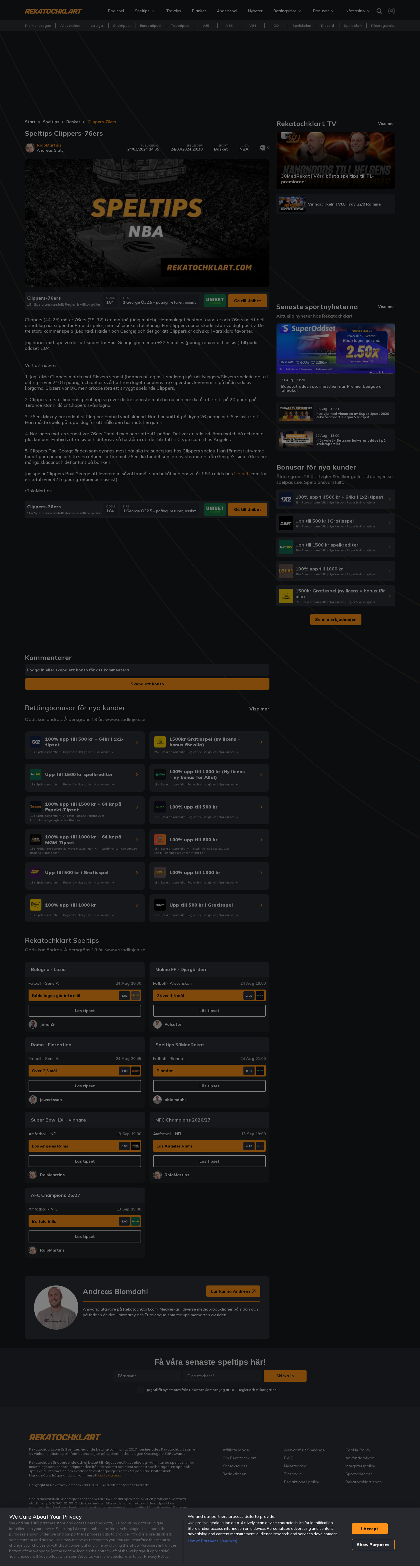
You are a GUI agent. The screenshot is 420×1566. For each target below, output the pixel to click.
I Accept (369, 1528)
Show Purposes (373, 1544)
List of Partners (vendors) (212, 1541)
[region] (210, 1537)
